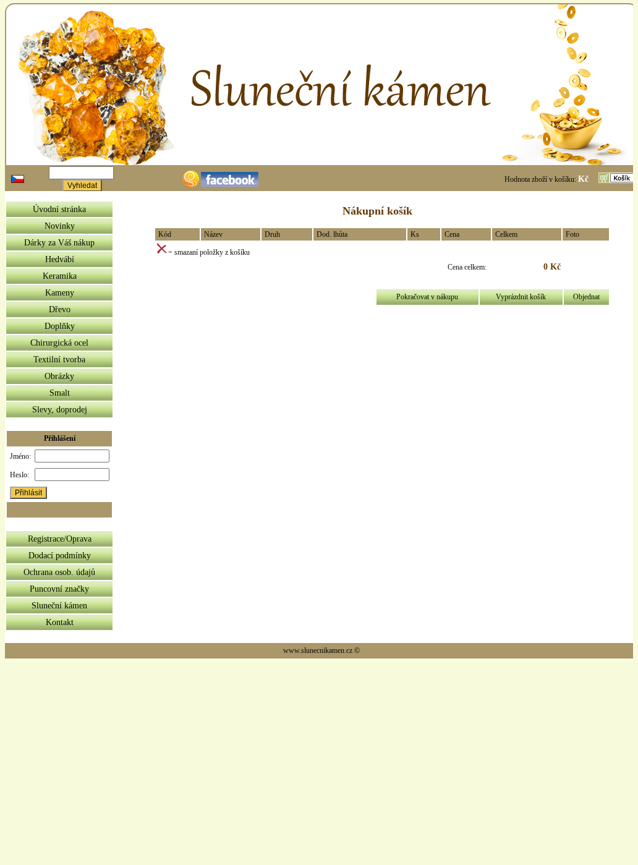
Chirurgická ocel (59, 342)
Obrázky (59, 376)
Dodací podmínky (59, 555)
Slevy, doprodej (59, 409)
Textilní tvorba (59, 359)
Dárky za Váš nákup (59, 242)
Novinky (60, 226)
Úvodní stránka (59, 209)
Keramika (60, 276)
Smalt (59, 393)
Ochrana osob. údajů (59, 572)
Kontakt (60, 622)
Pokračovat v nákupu (427, 296)
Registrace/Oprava (59, 538)
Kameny (59, 292)
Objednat (586, 296)
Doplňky (60, 326)
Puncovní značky (59, 589)
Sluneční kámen (59, 605)
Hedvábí (59, 259)
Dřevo (59, 309)
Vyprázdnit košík (521, 296)
